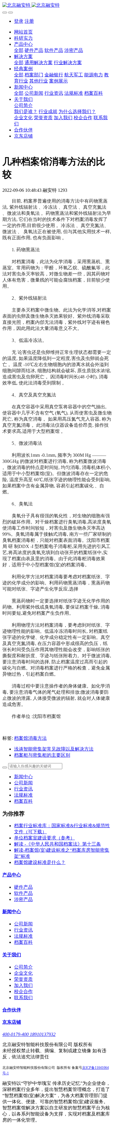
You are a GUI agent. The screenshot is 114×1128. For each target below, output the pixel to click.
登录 (18, 21)
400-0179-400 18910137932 (29, 1034)
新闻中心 (23, 776)
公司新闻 (23, 782)
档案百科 (23, 801)
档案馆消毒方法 (30, 738)
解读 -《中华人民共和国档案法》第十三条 (57, 843)
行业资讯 (23, 788)
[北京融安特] (57, 5)
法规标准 (23, 795)
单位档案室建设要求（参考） (44, 837)
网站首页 (23, 31)
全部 (18, 50)
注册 (29, 21)
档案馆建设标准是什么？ (39, 862)
